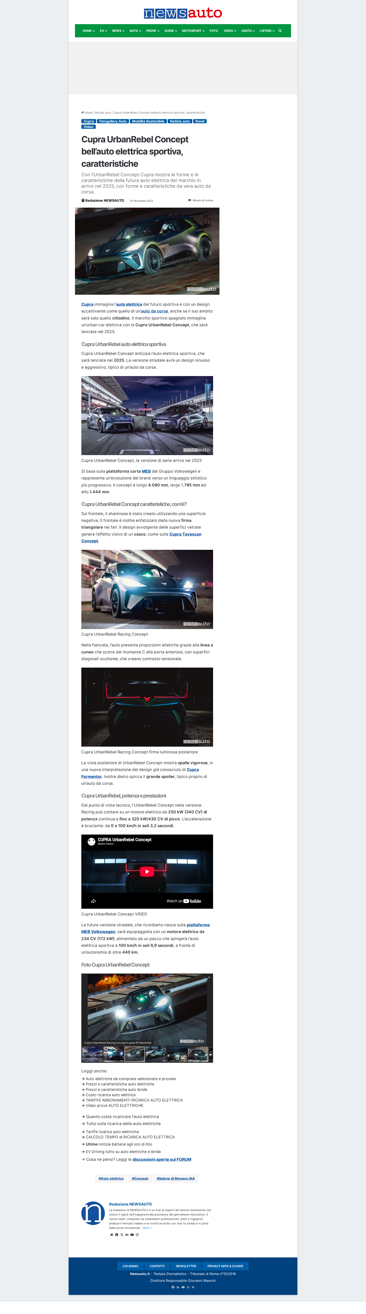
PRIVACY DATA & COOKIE (225, 1266)
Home (88, 112)
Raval (199, 121)
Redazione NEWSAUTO (104, 200)
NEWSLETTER (186, 1266)
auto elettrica (129, 304)
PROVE (151, 30)
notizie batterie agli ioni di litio (125, 1144)
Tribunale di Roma (204, 1274)
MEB (146, 471)
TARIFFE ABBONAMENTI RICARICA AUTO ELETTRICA (134, 1100)
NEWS (116, 30)
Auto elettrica (112, 1178)
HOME (87, 30)
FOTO (214, 30)
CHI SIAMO (130, 1266)
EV (102, 30)
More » (147, 1227)
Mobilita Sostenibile (148, 121)
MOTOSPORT (191, 30)
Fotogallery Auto (113, 121)
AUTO (134, 30)
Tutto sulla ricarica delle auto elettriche (123, 1123)
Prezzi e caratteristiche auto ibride (116, 1089)
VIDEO (228, 30)
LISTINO (266, 30)
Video (88, 127)
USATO (246, 30)
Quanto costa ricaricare (109, 1116)
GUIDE (169, 30)
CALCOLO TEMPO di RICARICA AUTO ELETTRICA (130, 1137)
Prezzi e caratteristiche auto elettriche (120, 1084)
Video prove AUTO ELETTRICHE (114, 1105)
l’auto (137, 1116)
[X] (121, 1234)
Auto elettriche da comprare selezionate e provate (131, 1078)
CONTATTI (157, 1266)
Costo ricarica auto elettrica (111, 1095)
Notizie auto (103, 112)
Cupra (89, 121)
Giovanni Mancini (202, 1280)
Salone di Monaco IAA (177, 1178)
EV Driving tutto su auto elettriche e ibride (123, 1151)
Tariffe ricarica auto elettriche (112, 1131)
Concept (141, 1178)
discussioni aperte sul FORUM (162, 1159)
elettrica (151, 1116)
